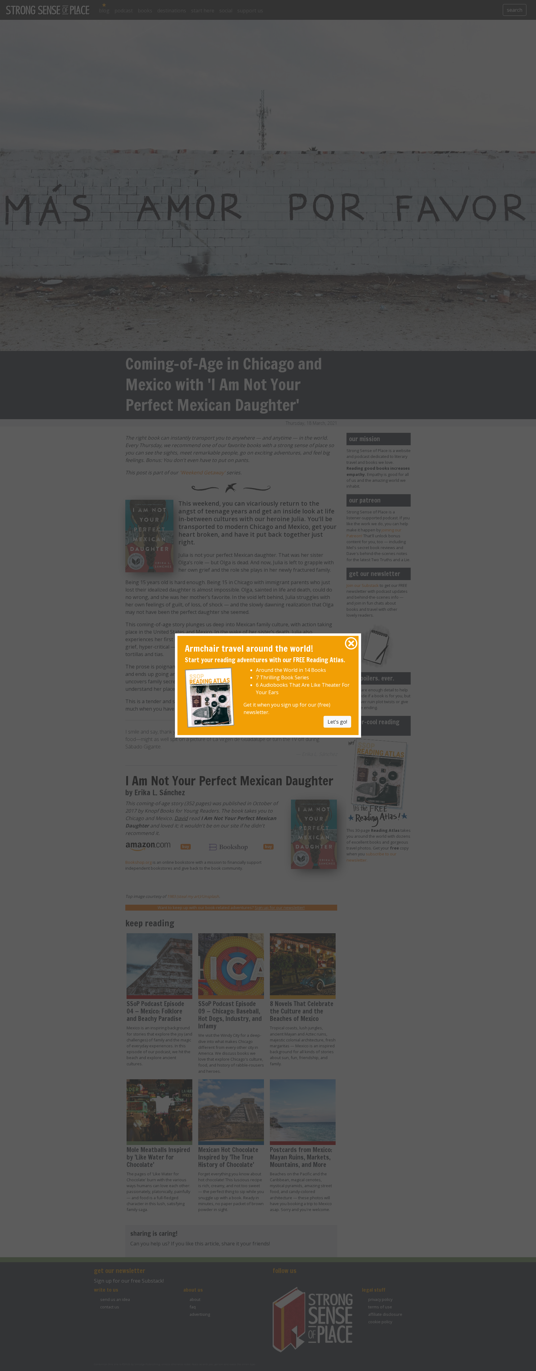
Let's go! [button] (337, 721)
